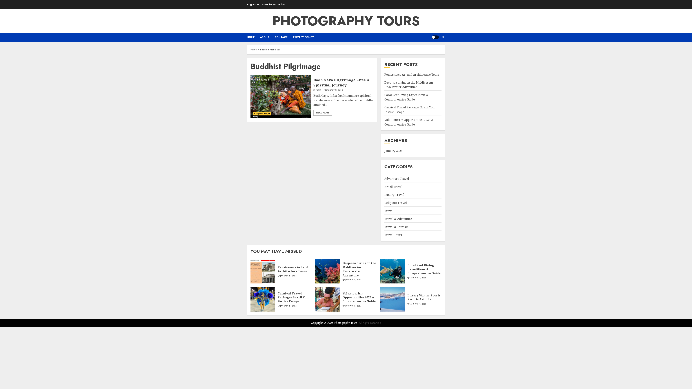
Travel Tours (393, 235)
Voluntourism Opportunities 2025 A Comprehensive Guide (359, 297)
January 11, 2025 (334, 90)
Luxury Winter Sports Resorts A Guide (423, 297)
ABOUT (264, 37)
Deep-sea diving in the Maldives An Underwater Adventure (359, 269)
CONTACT (281, 37)
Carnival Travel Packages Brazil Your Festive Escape (294, 297)
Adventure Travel (396, 179)
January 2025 (393, 151)
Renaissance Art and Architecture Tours (411, 75)
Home (251, 37)
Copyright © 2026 (322, 323)
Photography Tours (346, 21)
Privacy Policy (303, 37)
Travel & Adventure (398, 219)
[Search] (443, 37)
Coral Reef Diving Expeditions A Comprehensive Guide (406, 97)
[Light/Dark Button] (435, 37)
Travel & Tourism (396, 227)
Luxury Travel (394, 195)
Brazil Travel (393, 187)
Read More (322, 112)
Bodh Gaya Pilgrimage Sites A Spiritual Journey (341, 83)
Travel (388, 211)
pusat (318, 90)
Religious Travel (262, 113)
